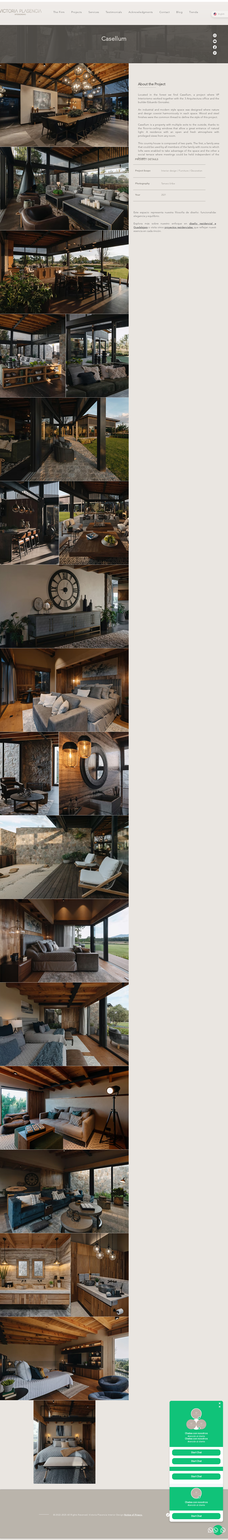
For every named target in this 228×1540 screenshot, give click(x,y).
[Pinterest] (215, 53)
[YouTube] (215, 41)
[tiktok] (168, 1515)
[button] (77, 12)
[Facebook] (215, 47)
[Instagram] (215, 35)
